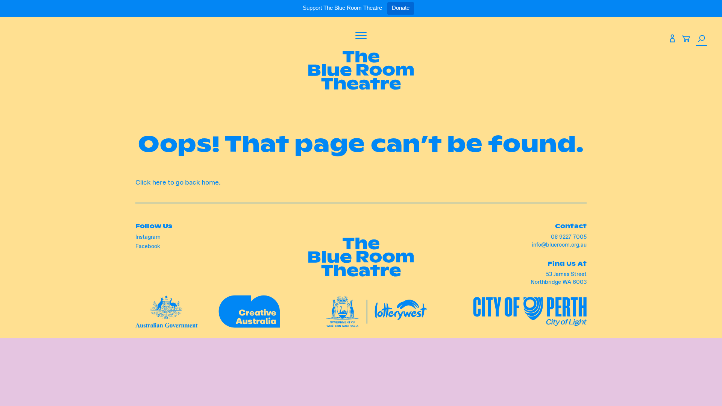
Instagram (148, 236)
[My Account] (672, 39)
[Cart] (686, 39)
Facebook (147, 246)
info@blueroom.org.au (559, 244)
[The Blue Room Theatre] (361, 72)
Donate (401, 8)
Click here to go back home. (178, 182)
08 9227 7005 (569, 236)
